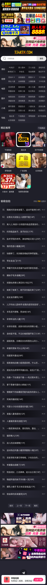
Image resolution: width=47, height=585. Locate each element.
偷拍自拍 (21, 87)
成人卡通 (31, 87)
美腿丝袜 (11, 101)
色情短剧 (21, 120)
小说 (3, 108)
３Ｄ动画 (42, 77)
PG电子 (11, 67)
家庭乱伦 (21, 106)
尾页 (35, 505)
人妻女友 (31, 106)
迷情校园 (11, 110)
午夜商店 (21, 116)
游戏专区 (42, 67)
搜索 (41, 58)
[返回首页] (43, 580)
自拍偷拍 (21, 77)
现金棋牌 (31, 71)
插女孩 (11, 116)
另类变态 (42, 91)
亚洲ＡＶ (11, 77)
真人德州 (21, 67)
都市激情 (11, 106)
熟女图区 (31, 101)
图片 (3, 98)
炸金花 (21, 71)
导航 (3, 117)
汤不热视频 (42, 116)
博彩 (3, 69)
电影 (3, 88)
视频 (3, 79)
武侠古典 (42, 106)
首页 (11, 505)
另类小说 (21, 110)
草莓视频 (31, 116)
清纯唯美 (21, 101)
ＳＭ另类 (42, 81)
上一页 (19, 505)
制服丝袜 (11, 91)
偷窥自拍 (11, 96)
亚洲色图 (21, 96)
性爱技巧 (42, 110)
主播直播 (31, 81)
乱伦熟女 (31, 91)
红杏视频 (11, 120)
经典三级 (21, 91)
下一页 (27, 505)
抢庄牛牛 (42, 71)
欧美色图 (31, 96)
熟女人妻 (11, 81)
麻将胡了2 (12, 71)
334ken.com (23, 52)
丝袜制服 (21, 81)
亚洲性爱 (11, 87)
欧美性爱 (42, 87)
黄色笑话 (31, 110)
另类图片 (42, 101)
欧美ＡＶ (31, 77)
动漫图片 (42, 96)
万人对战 (31, 67)
